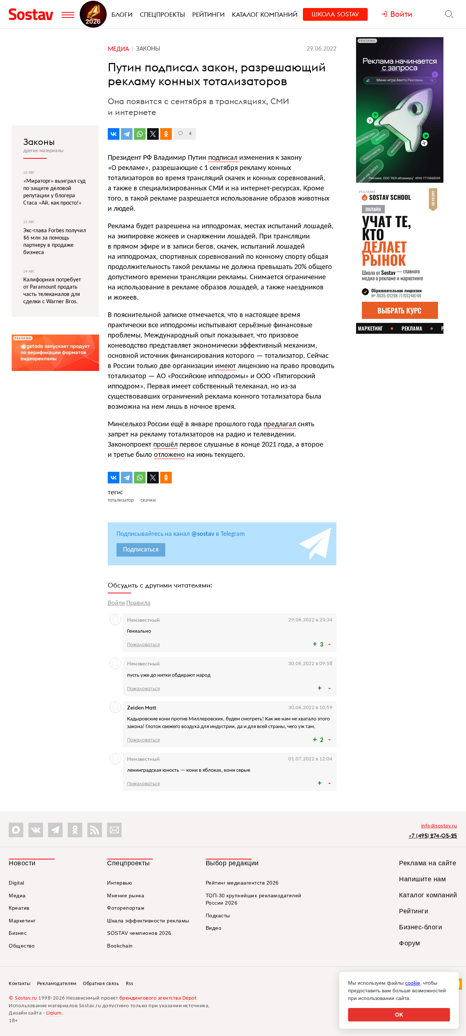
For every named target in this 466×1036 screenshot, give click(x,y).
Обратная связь (101, 983)
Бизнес (18, 933)
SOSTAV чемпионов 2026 (139, 933)
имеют (225, 366)
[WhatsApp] (140, 134)
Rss (129, 983)
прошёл (165, 444)
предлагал (280, 424)
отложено (169, 455)
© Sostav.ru (23, 998)
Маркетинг (22, 921)
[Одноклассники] (166, 134)
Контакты (19, 983)
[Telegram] (127, 134)
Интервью (119, 883)
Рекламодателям (56, 983)
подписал (223, 158)
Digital (16, 883)
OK (399, 1015)
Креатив (19, 908)
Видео (214, 928)
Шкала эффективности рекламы (148, 921)
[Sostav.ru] (33, 14)
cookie (412, 983)
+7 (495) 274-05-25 (432, 835)
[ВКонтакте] (113, 134)
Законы (39, 141)
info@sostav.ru (439, 826)
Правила (138, 603)
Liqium (54, 1013)
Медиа (17, 895)
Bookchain (120, 946)
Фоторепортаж (125, 908)
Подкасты (218, 915)
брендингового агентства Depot (158, 998)
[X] (153, 134)
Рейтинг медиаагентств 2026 (242, 883)
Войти (116, 603)
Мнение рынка (125, 895)
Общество (22, 946)
